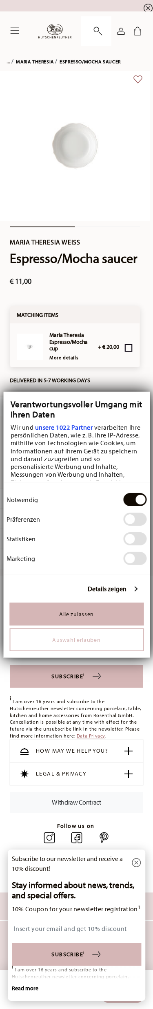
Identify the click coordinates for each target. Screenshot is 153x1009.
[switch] (134, 519)
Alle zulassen (76, 613)
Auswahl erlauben (76, 639)
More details (63, 357)
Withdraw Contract (76, 802)
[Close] (136, 863)
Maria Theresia (34, 61)
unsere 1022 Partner (64, 427)
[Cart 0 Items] (137, 31)
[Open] (96, 31)
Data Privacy (91, 736)
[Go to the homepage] (55, 31)
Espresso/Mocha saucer (90, 61)
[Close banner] (148, 8)
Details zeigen (107, 589)
